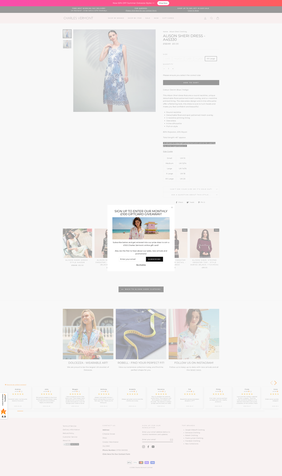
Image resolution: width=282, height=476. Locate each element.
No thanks (141, 265)
